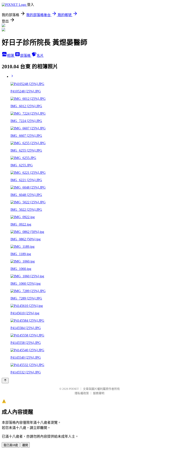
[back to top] (5, 380)
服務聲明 (98, 393)
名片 (40, 55)
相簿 (11, 55)
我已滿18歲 (10, 445)
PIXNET (74, 388)
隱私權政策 (82, 393)
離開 (25, 445)
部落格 (25, 55)
